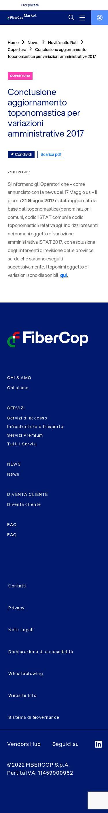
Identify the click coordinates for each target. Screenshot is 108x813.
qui (63, 275)
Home (13, 43)
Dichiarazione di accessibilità (40, 652)
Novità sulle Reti (62, 43)
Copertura (17, 50)
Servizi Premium (25, 435)
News (13, 474)
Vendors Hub (24, 744)
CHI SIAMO (19, 378)
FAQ (12, 524)
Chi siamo (18, 388)
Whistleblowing (25, 673)
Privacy (16, 608)
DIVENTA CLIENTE (27, 494)
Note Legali (21, 630)
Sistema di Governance (34, 717)
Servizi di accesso (27, 418)
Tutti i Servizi (22, 444)
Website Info (22, 695)
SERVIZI (16, 408)
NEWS (14, 464)
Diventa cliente (24, 504)
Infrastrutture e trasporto (35, 427)
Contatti (17, 586)
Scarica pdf (51, 154)
